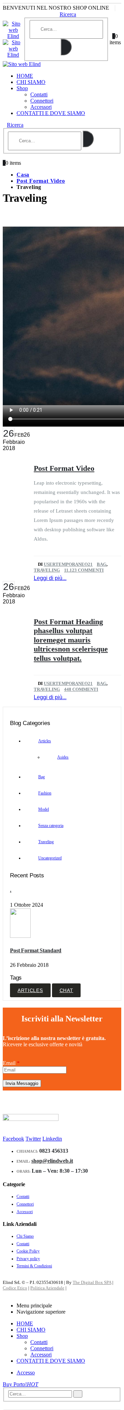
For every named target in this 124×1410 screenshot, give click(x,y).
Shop (22, 88)
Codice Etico (15, 1287)
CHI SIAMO (31, 82)
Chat (66, 990)
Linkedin (52, 1139)
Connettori (41, 101)
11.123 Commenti (84, 570)
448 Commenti (81, 689)
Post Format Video (64, 468)
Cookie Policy (28, 1251)
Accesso (26, 1372)
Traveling (47, 570)
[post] (21, 936)
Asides (63, 757)
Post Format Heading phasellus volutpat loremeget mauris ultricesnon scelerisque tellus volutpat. (71, 640)
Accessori (41, 107)
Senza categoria (50, 825)
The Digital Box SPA (92, 1282)
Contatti (39, 94)
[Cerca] (66, 47)
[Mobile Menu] (13, 17)
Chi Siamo (25, 1236)
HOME (25, 76)
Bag (101, 564)
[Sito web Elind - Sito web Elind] (22, 64)
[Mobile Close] (5, 1294)
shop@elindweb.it (52, 1161)
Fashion (44, 793)
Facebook (13, 1139)
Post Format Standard (35, 950)
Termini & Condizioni (34, 1266)
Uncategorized (50, 858)
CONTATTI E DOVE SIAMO (51, 113)
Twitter (33, 1139)
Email (11, 1063)
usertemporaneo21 (68, 564)
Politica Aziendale (47, 1287)
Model (43, 809)
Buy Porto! (20, 1384)
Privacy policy (28, 1258)
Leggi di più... (50, 578)
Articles (44, 741)
